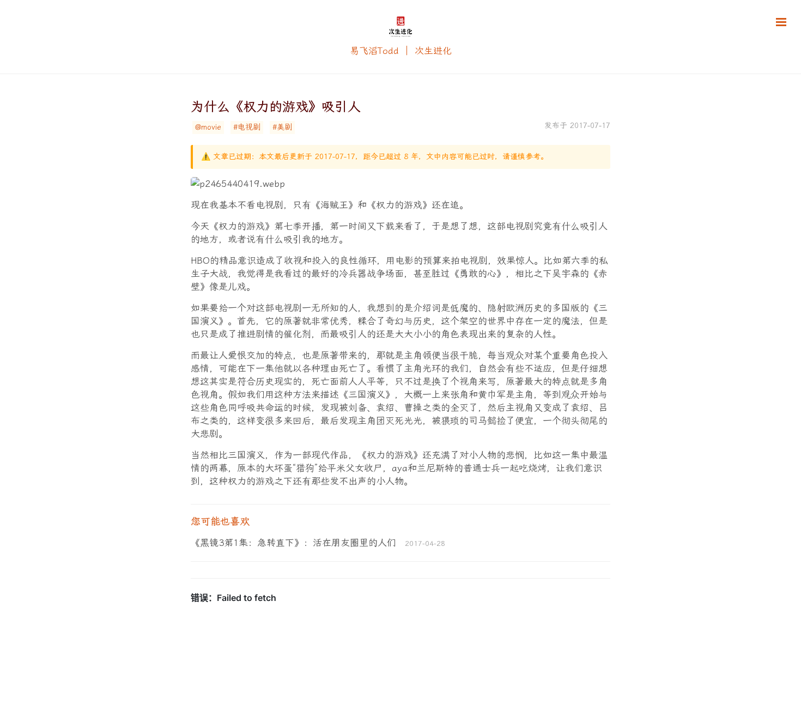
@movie (208, 127)
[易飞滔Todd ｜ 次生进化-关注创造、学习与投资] (400, 37)
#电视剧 (246, 127)
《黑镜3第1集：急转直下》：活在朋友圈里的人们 (293, 542)
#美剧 (282, 127)
